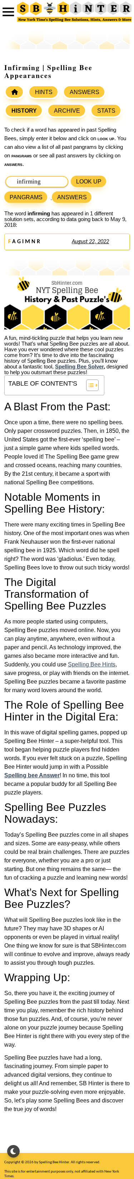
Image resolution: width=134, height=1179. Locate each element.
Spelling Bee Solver (79, 367)
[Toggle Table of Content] (89, 385)
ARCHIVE (67, 111)
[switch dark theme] (13, 1151)
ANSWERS (84, 92)
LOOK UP (88, 181)
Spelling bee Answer (32, 775)
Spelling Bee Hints (91, 664)
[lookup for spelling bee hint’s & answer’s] (14, 92)
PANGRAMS (26, 197)
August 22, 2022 (90, 242)
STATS (106, 111)
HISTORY (24, 111)
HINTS (44, 92)
